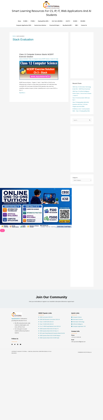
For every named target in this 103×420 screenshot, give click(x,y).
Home (14, 36)
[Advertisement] (38, 119)
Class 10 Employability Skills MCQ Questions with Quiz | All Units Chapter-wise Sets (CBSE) (81, 104)
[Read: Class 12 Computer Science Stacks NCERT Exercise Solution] (39, 70)
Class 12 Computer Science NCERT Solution (39, 59)
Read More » (22, 92)
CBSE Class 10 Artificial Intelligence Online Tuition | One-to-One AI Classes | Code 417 (82, 93)
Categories (75, 177)
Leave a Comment (23, 59)
